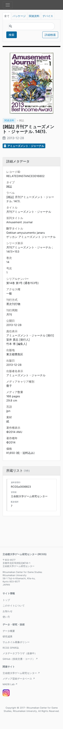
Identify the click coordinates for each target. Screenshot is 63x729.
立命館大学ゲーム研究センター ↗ (21, 673)
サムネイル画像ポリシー (16, 642)
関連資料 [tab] (34, 16)
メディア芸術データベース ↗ (19, 678)
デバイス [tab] (48, 16)
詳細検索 (50, 35)
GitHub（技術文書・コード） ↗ (20, 659)
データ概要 (9, 631)
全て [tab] (6, 16)
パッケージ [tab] (19, 16)
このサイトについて (14, 605)
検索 (11, 35)
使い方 (6, 616)
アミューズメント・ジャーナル (25, 146)
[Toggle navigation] (8, 4)
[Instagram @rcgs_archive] (6, 692)
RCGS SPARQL (11, 647)
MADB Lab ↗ (10, 684)
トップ (6, 600)
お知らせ (7, 611)
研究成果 (7, 636)
